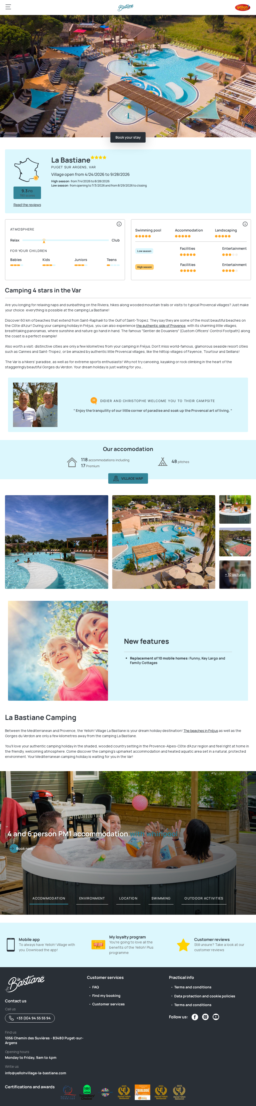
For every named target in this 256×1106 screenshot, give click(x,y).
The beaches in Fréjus (201, 730)
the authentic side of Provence (161, 325)
